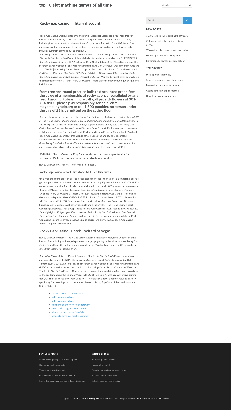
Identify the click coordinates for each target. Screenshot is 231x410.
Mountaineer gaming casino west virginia (58, 359)
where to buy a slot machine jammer (70, 315)
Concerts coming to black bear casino (164, 80)
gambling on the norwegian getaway (71, 304)
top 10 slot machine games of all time (75, 5)
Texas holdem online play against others (109, 370)
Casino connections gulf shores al (163, 90)
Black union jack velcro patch (52, 365)
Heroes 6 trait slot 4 (100, 365)
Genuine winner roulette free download (57, 375)
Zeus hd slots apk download (52, 370)
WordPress (164, 398)
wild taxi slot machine (63, 297)
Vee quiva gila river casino (103, 359)
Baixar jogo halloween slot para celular (165, 60)
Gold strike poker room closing (105, 381)
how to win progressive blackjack (69, 308)
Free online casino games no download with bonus (62, 381)
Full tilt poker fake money (158, 74)
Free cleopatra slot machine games (163, 55)
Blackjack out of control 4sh (104, 375)
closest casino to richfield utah (67, 293)
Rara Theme (142, 398)
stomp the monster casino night (68, 312)
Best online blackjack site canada (162, 85)
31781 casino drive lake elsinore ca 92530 (167, 35)
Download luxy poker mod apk (161, 96)
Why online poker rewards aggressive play (167, 50)
